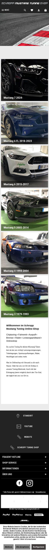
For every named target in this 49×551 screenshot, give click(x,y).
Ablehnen (8, 547)
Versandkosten (41, 492)
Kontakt (37, 497)
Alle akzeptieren (22, 547)
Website (28, 437)
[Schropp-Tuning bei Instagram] (29, 484)
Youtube (28, 426)
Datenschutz (34, 501)
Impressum (24, 506)
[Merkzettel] (32, 10)
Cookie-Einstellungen (14, 497)
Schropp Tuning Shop (28, 447)
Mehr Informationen (28, 539)
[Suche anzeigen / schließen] (25, 10)
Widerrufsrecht (21, 501)
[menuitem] (5, 10)
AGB (43, 501)
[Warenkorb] (45, 10)
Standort (28, 415)
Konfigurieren (38, 547)
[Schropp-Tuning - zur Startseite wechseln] (24, 3)
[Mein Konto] (39, 10)
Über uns (28, 497)
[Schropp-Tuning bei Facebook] (19, 484)
